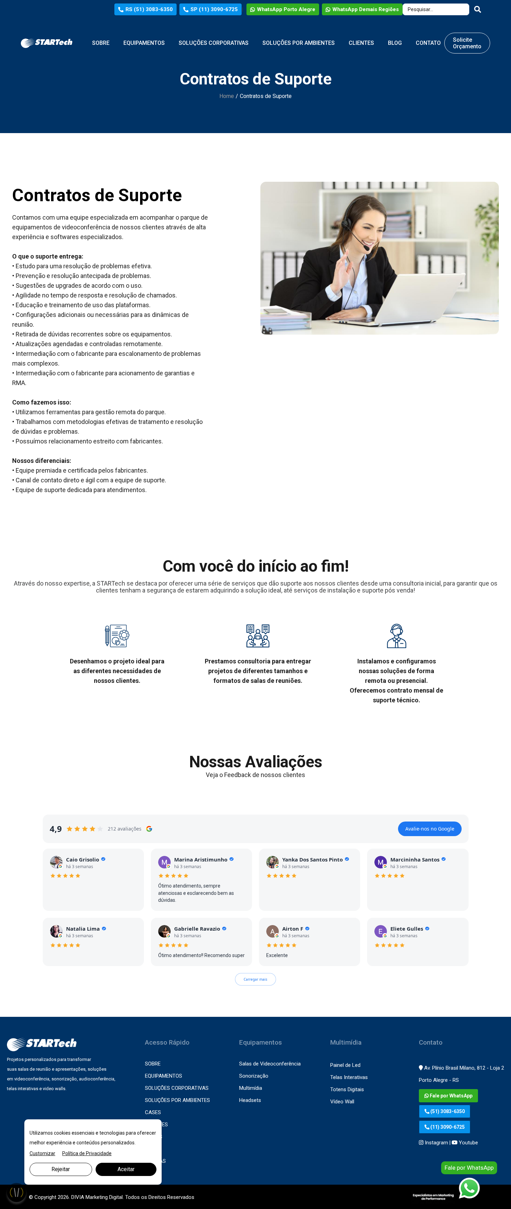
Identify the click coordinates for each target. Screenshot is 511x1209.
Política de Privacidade (87, 1153)
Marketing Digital (104, 1197)
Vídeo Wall (342, 1101)
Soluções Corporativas (177, 1088)
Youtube (467, 1142)
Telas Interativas (349, 1077)
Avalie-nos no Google (429, 828)
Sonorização (253, 1076)
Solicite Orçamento (467, 43)
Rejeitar (60, 1169)
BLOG (395, 43)
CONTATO (428, 43)
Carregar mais (255, 979)
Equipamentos (163, 1076)
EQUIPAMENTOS (144, 43)
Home (226, 96)
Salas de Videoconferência (270, 1064)
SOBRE (101, 43)
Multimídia (250, 1088)
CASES (153, 1112)
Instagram (435, 1142)
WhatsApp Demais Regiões (365, 9)
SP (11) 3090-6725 (214, 9)
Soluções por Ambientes (177, 1100)
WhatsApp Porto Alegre (286, 9)
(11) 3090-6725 (447, 1127)
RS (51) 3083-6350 (149, 9)
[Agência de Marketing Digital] (433, 1197)
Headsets (250, 1100)
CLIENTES (361, 43)
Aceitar (126, 1169)
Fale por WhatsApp (450, 1095)
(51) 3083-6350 (447, 1111)
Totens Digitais (347, 1089)
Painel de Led (345, 1065)
